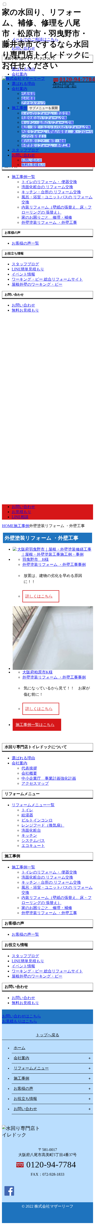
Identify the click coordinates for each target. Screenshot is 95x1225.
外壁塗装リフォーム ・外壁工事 (45, 145)
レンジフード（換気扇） (42, 825)
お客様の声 (23, 1088)
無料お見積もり (33, 165)
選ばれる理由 (23, 84)
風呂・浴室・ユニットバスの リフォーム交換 (56, 127)
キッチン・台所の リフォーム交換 (47, 122)
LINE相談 (20, 517)
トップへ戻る (47, 1035)
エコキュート (33, 846)
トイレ (27, 810)
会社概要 (28, 98)
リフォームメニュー (31, 1068)
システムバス (33, 840)
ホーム (19, 1048)
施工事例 (19, 108)
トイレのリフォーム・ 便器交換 (45, 113)
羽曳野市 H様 (35, 559)
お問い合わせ (23, 155)
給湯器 (27, 815)
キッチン (29, 835)
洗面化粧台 (31, 830)
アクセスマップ (33, 103)
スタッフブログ (25, 150)
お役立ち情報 (25, 1099)
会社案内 (19, 89)
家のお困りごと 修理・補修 (43, 141)
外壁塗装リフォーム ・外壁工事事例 (54, 564)
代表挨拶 (28, 94)
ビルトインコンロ (37, 820)
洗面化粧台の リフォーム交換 (44, 118)
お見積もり (21, 512)
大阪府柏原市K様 (37, 672)
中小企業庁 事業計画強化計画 (48, 778)
